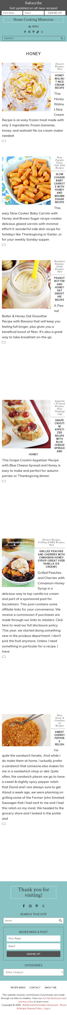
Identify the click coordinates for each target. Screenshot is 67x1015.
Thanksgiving (59, 413)
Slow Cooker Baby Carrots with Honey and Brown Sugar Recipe (59, 188)
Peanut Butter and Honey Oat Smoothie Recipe (59, 288)
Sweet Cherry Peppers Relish (59, 738)
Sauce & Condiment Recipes (59, 721)
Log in (47, 1008)
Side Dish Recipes (59, 167)
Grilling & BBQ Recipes (51, 542)
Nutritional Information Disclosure (40, 1005)
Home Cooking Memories (33, 19)
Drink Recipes (59, 268)
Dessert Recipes (59, 65)
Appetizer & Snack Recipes (59, 403)
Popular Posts (59, 161)
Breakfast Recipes (59, 263)
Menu (35, 26)
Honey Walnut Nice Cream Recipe (59, 81)
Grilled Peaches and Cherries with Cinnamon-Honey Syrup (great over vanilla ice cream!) (51, 559)
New (59, 69)
